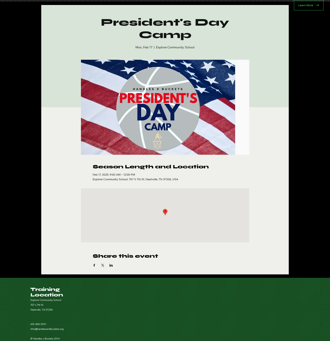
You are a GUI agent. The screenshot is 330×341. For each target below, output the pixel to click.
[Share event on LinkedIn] (111, 265)
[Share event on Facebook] (94, 265)
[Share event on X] (102, 265)
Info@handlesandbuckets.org (47, 328)
